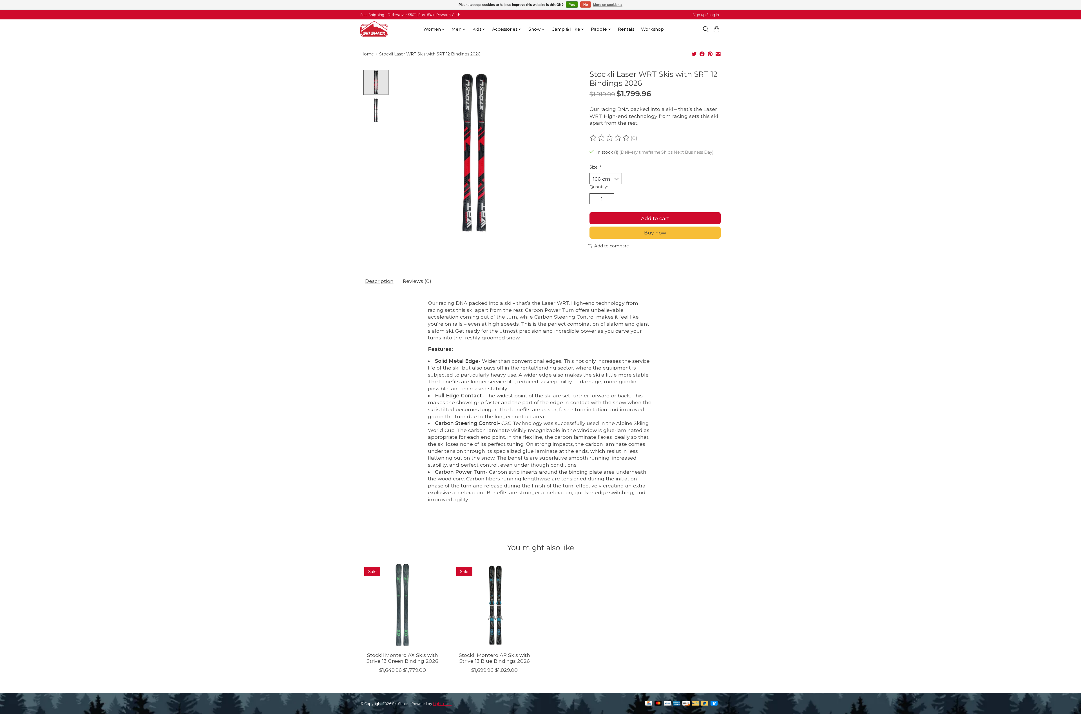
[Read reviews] (610, 138)
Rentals (626, 29)
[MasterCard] (658, 703)
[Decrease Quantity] (596, 199)
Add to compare (611, 246)
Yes (572, 5)
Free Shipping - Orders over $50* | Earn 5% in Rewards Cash (410, 15)
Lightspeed (442, 704)
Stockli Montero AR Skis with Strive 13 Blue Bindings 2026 (494, 658)
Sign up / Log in (706, 15)
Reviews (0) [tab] (417, 281)
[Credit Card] (648, 703)
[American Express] (676, 703)
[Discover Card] (686, 703)
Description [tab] (379, 281)
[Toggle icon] (706, 29)
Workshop (652, 29)
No (585, 5)
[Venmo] (714, 703)
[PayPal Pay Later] (704, 703)
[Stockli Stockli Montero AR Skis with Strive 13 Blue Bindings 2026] (494, 605)
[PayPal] (695, 703)
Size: (595, 167)
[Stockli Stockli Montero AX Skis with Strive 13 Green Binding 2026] (402, 605)
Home (367, 54)
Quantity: (598, 186)
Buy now (655, 233)
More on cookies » (607, 5)
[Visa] (667, 703)
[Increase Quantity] (608, 199)
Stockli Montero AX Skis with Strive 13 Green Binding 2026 (402, 658)
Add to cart (655, 218)
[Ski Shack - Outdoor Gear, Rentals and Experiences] (374, 29)
